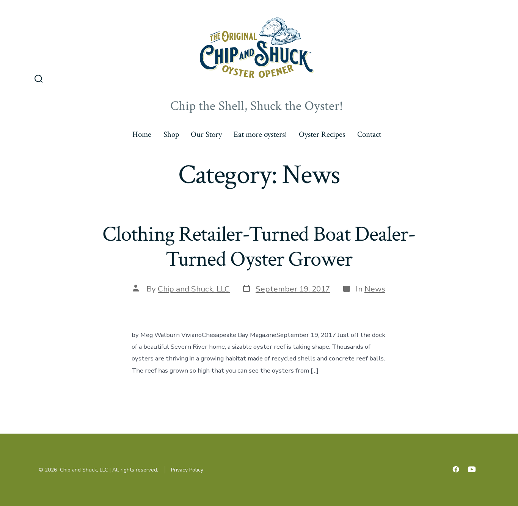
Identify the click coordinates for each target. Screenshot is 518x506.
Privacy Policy (187, 469)
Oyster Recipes (322, 134)
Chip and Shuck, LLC (194, 289)
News (374, 289)
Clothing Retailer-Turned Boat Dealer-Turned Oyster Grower (258, 246)
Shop (171, 134)
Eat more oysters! (260, 134)
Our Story (206, 134)
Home (141, 134)
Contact (369, 134)
